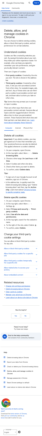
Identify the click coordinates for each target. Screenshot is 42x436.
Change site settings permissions (18, 286)
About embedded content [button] (13, 275)
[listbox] (10, 432)
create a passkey (7, 21)
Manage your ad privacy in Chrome (18, 295)
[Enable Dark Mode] (19, 432)
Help (5, 352)
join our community (10, 416)
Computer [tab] (8, 128)
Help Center (6, 8)
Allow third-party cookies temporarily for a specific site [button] (18, 262)
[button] (3, 2)
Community (16, 8)
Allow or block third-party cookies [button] (16, 249)
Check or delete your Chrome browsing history (22, 367)
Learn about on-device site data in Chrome (22, 298)
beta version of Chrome (19, 414)
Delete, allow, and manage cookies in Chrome (20, 372)
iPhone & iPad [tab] (27, 128)
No (25, 316)
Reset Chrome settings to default (18, 383)
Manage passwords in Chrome (17, 378)
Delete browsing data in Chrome (18, 289)
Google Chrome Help (15, 3)
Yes (16, 316)
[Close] (40, 13)
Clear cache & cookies (14, 292)
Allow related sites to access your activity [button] (16, 269)
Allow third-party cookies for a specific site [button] (18, 255)
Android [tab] (18, 128)
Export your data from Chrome (17, 362)
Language (8, 429)
